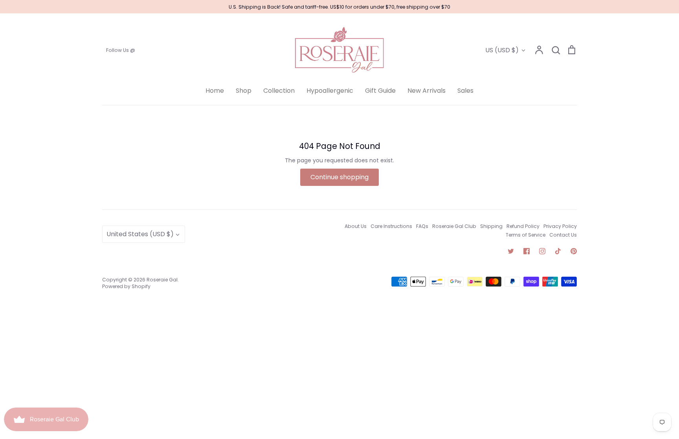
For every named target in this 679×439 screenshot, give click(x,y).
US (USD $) (502, 50)
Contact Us (563, 234)
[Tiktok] (558, 251)
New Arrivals (426, 90)
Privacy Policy (560, 226)
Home (215, 90)
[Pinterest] (574, 251)
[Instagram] (542, 251)
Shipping (491, 226)
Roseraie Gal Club (454, 226)
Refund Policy (523, 226)
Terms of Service (525, 234)
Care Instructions (391, 226)
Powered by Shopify (126, 286)
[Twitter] (511, 251)
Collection (279, 90)
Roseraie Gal (162, 279)
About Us (356, 226)
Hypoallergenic (329, 90)
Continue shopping (339, 177)
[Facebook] (526, 251)
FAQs (422, 226)
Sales (465, 90)
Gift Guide (380, 90)
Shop (243, 90)
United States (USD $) (140, 234)
